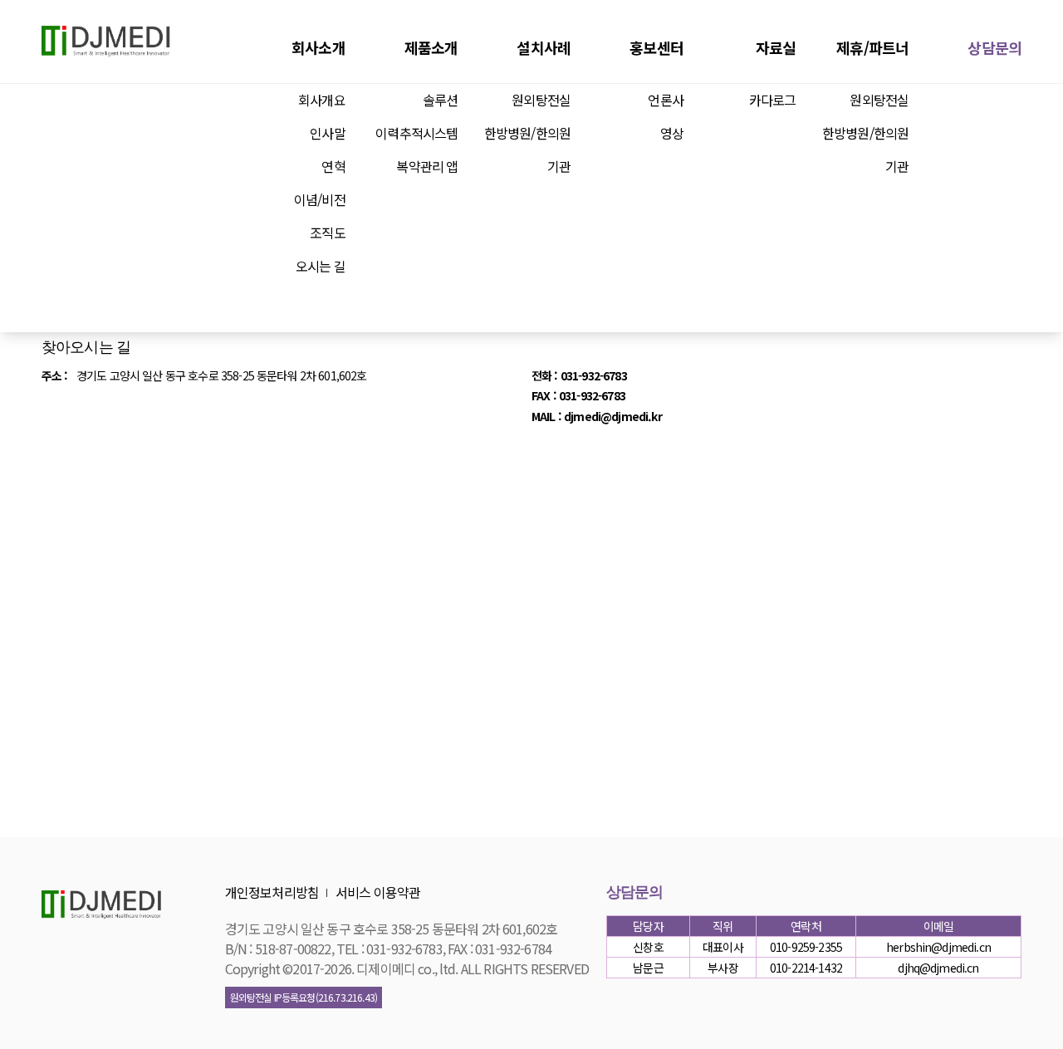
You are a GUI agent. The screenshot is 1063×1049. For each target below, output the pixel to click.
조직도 (327, 233)
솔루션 (440, 100)
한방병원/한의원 (527, 133)
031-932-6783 (594, 375)
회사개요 (321, 100)
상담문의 (994, 47)
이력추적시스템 (416, 133)
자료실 (776, 47)
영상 (671, 133)
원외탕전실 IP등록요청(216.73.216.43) (303, 997)
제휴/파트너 (872, 47)
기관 (559, 166)
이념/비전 (319, 199)
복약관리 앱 (427, 166)
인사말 (327, 133)
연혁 (333, 166)
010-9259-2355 (806, 947)
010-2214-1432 (806, 967)
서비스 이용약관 (378, 892)
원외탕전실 (541, 100)
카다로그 (772, 100)
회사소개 (318, 47)
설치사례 (544, 47)
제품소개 (431, 47)
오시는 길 (320, 266)
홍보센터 (656, 47)
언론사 (665, 100)
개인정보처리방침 (272, 892)
